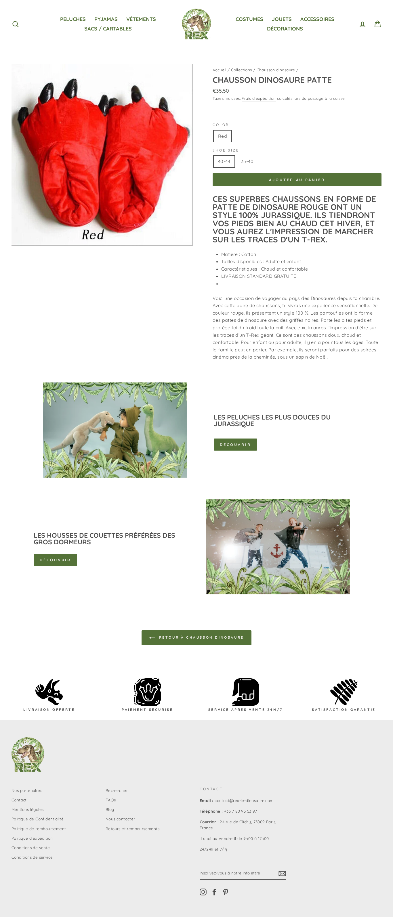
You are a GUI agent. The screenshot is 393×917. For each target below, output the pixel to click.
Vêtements (141, 19)
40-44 (224, 161)
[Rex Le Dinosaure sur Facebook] (214, 891)
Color (221, 124)
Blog (110, 809)
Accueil (219, 69)
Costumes (249, 19)
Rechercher (117, 790)
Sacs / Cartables (108, 28)
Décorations (285, 28)
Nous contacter (120, 818)
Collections (241, 69)
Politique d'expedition (32, 838)
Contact (19, 799)
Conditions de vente (31, 847)
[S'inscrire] (282, 873)
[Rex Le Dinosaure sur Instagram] (203, 891)
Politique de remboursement (39, 828)
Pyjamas (106, 19)
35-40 (247, 161)
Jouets (282, 19)
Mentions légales (27, 809)
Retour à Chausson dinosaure (200, 637)
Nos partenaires (27, 790)
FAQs (111, 799)
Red (222, 136)
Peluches (73, 19)
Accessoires (317, 19)
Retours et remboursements (132, 828)
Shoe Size (226, 150)
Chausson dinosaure (276, 69)
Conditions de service (32, 857)
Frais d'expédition (259, 98)
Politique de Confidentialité (38, 818)
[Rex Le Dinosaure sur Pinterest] (225, 891)
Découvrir (235, 444)
